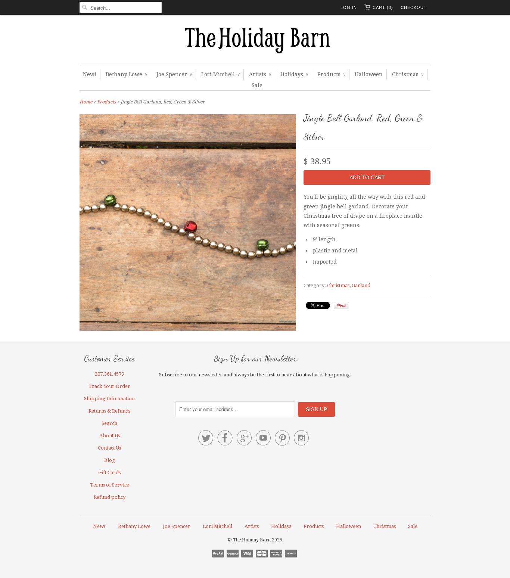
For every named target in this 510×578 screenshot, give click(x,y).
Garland (361, 285)
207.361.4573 (109, 374)
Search (109, 423)
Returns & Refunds (109, 411)
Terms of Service (109, 485)
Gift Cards (109, 472)
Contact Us (109, 448)
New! (89, 74)
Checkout (414, 7)
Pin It (341, 305)
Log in (348, 7)
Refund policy (109, 497)
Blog (109, 460)
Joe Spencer (174, 74)
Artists (260, 74)
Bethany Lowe (126, 74)
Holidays (294, 74)
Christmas (407, 74)
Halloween (369, 74)
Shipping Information (109, 398)
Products (331, 74)
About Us (109, 435)
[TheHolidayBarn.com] (255, 42)
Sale (257, 85)
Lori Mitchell (220, 74)
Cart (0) (383, 7)
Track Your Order (109, 386)
